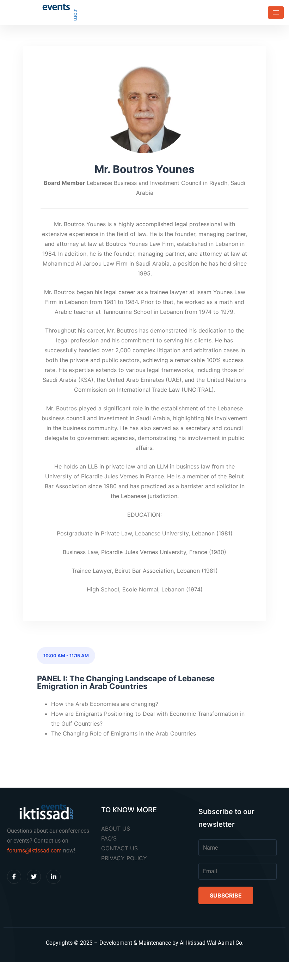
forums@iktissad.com (34, 850)
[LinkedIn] (54, 877)
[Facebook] (14, 877)
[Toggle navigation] (274, 12)
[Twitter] (34, 877)
